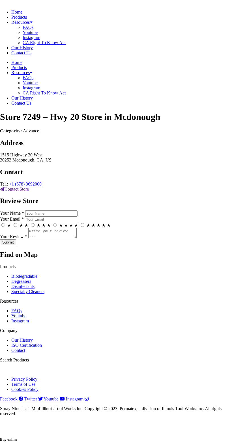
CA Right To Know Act (44, 42)
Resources (20, 22)
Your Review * (13, 236)
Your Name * (12, 213)
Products (19, 17)
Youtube (30, 32)
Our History (22, 47)
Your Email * (12, 219)
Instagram (31, 37)
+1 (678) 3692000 (25, 184)
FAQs (28, 27)
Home (16, 12)
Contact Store (17, 189)
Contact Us (21, 52)
